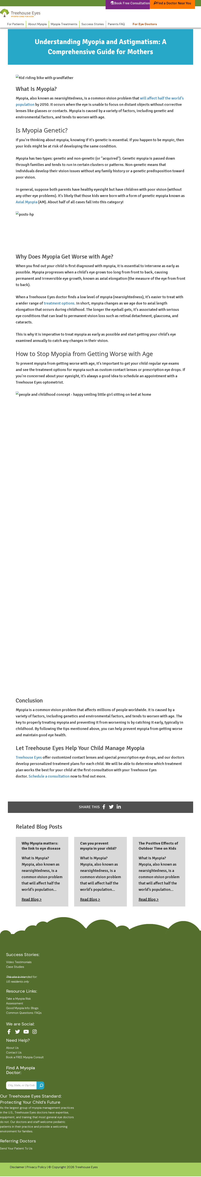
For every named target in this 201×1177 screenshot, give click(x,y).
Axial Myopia (26, 202)
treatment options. (59, 303)
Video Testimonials (19, 962)
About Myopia (37, 24)
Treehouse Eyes (29, 757)
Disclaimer (17, 1167)
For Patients (15, 24)
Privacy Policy (36, 1167)
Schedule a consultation (49, 776)
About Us (12, 1048)
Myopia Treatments (64, 24)
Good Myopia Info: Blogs (22, 1008)
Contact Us (14, 1053)
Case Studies (15, 967)
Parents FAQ (116, 24)
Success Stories (92, 24)
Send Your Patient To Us (16, 1148)
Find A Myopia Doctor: (20, 1070)
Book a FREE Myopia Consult (25, 1057)
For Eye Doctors (145, 24)
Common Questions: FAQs (24, 1013)
